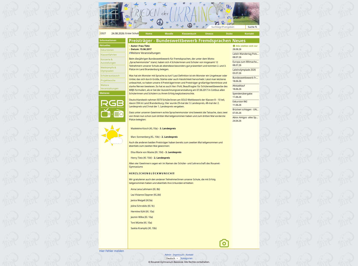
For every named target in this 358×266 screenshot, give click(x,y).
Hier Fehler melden (111, 251)
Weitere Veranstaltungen (109, 87)
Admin (168, 254)
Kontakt (189, 254)
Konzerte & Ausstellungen (108, 61)
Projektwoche (108, 80)
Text (205, 26)
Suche (251, 26)
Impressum (178, 254)
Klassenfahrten (109, 54)
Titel (196, 26)
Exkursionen (107, 49)
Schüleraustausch (110, 75)
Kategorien (187, 258)
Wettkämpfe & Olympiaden (108, 69)
